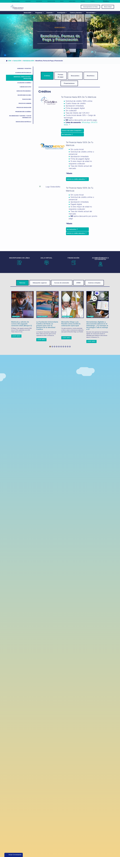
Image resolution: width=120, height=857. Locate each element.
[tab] (47, 76)
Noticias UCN (15, 316)
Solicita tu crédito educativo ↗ (77, 179)
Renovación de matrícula (23, 121)
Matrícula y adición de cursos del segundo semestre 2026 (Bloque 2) (21, 323)
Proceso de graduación (24, 107)
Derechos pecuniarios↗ (24, 91)
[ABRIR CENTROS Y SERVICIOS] (83, 13)
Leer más (16, 336)
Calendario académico (24, 82)
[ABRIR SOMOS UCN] (32, 13)
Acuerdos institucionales (23, 72)
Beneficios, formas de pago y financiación (22, 77)
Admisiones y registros (24, 68)
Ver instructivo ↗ (67, 134)
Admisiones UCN (28, 61)
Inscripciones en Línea (24, 95)
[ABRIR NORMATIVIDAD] (95, 13)
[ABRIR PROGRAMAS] (43, 13)
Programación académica (23, 111)
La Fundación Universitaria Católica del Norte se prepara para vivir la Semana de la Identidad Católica (47, 325)
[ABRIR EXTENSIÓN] (53, 13)
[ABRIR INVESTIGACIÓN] (66, 13)
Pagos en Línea (26, 99)
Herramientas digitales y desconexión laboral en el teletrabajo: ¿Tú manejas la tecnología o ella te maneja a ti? (97, 325)
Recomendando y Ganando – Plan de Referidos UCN (20, 116)
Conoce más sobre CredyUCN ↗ (72, 130)
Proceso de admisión (25, 103)
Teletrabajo (90, 316)
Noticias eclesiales (42, 316)
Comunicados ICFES (25, 87)
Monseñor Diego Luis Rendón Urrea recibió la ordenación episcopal (70, 323)
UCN (9, 61)
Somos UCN (17, 61)
